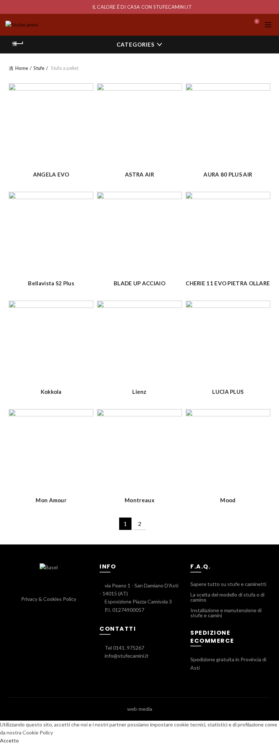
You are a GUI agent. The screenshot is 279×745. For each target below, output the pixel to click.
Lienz (139, 391)
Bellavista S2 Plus (51, 283)
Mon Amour (51, 500)
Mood (227, 500)
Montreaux (139, 500)
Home (21, 68)
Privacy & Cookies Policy (48, 599)
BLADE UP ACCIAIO (139, 283)
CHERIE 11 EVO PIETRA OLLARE (228, 283)
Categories (135, 44)
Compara (87, 102)
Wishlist (257, 21)
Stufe (38, 68)
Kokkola (51, 391)
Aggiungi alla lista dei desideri (87, 89)
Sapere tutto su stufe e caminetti (228, 584)
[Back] (18, 43)
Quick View (87, 115)
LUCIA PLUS (227, 391)
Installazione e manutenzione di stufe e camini (226, 612)
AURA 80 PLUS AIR (227, 174)
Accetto (9, 740)
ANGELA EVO (51, 174)
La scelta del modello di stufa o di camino (227, 597)
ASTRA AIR (139, 174)
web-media (139, 709)
